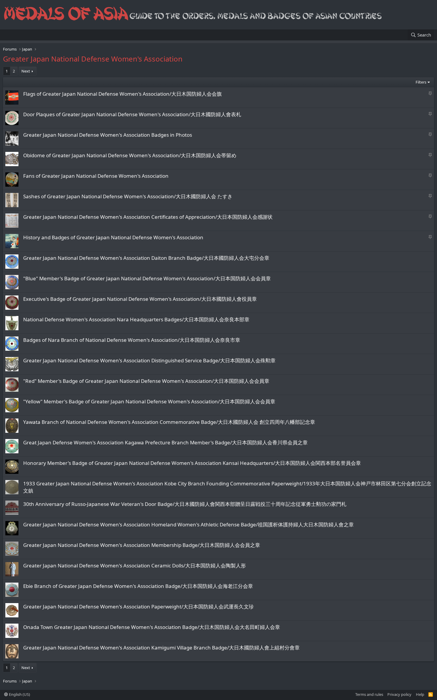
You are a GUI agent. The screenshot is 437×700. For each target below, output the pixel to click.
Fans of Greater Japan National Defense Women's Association (96, 175)
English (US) (19, 694)
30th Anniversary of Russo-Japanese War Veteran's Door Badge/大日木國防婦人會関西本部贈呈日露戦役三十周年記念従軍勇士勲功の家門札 (184, 504)
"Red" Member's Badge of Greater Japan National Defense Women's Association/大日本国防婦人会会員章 (146, 380)
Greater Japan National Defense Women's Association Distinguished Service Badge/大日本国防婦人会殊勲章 (149, 360)
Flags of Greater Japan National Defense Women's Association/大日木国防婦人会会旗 (122, 93)
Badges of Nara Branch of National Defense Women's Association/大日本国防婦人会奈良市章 (131, 339)
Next (25, 71)
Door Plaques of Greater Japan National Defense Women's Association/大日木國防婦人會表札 (132, 114)
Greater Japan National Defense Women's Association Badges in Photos (107, 134)
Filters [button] (421, 82)
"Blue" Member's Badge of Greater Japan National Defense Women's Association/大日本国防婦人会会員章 (147, 278)
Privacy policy (399, 694)
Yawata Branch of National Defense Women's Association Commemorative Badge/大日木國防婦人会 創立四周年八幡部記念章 (169, 422)
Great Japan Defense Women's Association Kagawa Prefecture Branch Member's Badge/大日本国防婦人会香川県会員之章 (165, 442)
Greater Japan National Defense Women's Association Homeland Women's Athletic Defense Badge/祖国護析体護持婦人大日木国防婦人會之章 (188, 524)
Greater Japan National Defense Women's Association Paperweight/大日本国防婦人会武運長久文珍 (138, 606)
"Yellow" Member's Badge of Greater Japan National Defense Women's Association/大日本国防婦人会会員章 (149, 401)
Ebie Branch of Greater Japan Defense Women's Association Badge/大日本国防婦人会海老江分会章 (138, 586)
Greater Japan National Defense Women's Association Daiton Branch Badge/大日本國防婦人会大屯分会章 (146, 257)
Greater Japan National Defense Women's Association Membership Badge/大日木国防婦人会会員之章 (141, 545)
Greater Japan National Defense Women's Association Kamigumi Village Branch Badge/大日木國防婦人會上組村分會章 (161, 647)
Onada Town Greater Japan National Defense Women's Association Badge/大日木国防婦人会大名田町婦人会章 (151, 627)
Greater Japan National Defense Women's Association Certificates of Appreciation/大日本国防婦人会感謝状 (148, 216)
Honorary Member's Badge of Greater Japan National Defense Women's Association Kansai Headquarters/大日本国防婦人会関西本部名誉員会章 (192, 463)
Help (420, 694)
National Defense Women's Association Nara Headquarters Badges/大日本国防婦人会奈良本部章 (136, 319)
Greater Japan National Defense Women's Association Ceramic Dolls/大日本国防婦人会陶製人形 (134, 565)
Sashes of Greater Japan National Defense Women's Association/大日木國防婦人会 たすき (127, 196)
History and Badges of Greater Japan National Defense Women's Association (113, 237)
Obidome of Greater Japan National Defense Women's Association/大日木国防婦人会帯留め (129, 155)
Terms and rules (369, 694)
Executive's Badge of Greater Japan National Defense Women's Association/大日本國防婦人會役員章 (140, 298)
